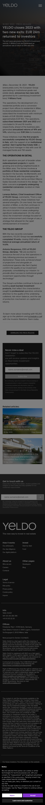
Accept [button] (32, 795)
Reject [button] (12, 795)
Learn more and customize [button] (22, 800)
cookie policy (19, 777)
